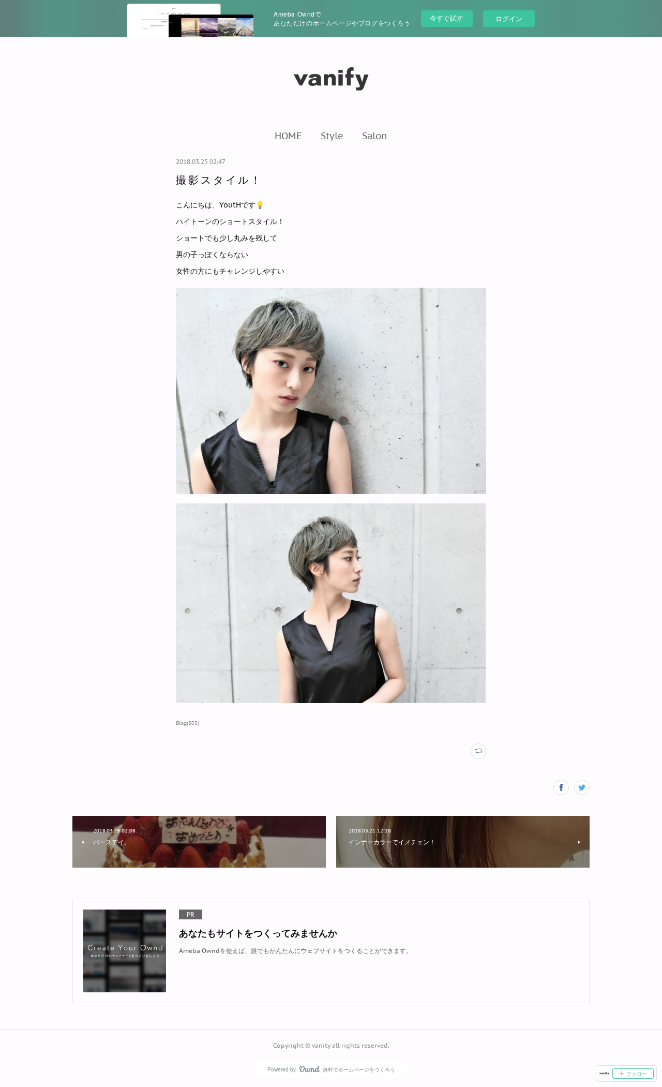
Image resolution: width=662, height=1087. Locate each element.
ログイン (508, 18)
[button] (288, 135)
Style (332, 135)
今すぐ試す (446, 18)
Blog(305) (187, 723)
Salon (374, 135)
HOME (288, 135)
